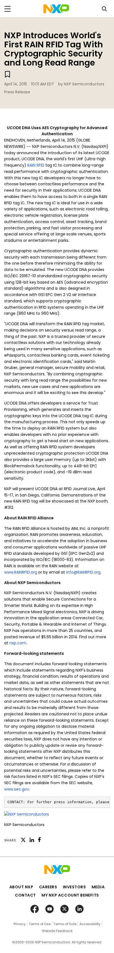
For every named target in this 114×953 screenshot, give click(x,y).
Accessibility (89, 924)
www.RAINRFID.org (20, 572)
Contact (25, 895)
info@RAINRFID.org (83, 572)
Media (98, 887)
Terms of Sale (64, 924)
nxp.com (17, 643)
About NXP (21, 887)
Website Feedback (57, 930)
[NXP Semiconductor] (56, 8)
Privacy (20, 924)
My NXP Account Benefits (70, 895)
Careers (48, 887)
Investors (74, 887)
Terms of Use (39, 924)
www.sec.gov (16, 789)
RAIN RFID (35, 165)
